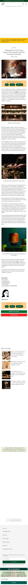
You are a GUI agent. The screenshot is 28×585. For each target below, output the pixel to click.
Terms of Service (6, 542)
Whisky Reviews (14, 39)
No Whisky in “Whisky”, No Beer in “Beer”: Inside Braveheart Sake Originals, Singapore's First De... (18, 383)
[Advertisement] (14, 22)
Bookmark (20, 84)
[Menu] (25, 4)
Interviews (5, 451)
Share (13, 84)
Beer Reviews (9, 40)
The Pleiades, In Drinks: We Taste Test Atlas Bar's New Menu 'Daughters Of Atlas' (18, 363)
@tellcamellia (6, 285)
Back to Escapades (15, 520)
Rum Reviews (19, 39)
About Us (5, 535)
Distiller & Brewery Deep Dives (17, 451)
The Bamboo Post (6, 531)
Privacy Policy (6, 538)
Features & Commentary (18, 449)
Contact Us (5, 545)
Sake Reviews (24, 39)
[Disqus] (14, 469)
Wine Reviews (3, 40)
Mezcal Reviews (14, 40)
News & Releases (7, 449)
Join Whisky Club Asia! (7, 549)
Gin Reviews (19, 40)
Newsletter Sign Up (14, 311)
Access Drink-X (14, 314)
